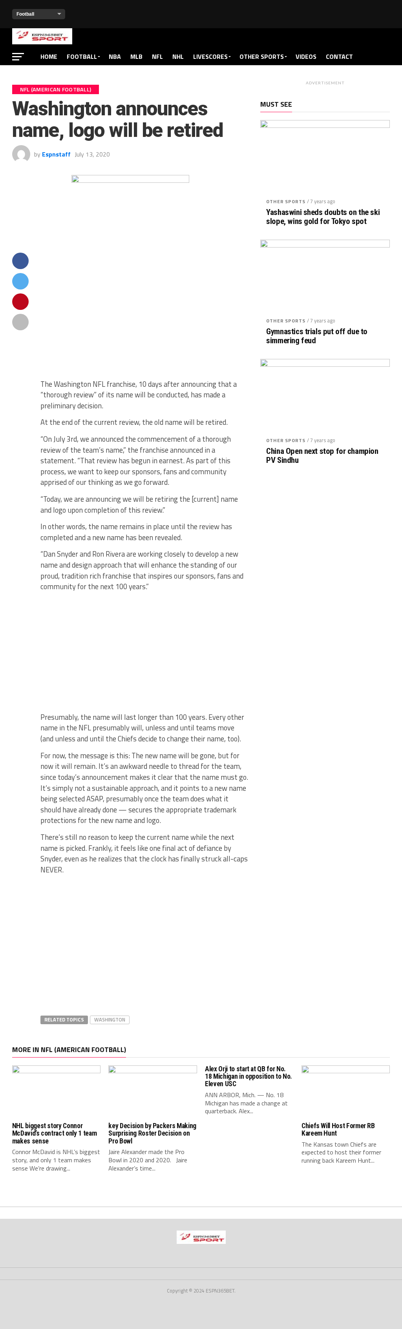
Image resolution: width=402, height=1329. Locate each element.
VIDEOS (306, 56)
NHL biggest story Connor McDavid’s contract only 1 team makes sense (54, 1133)
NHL (178, 56)
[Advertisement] (144, 315)
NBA (115, 56)
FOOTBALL (82, 56)
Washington (109, 1019)
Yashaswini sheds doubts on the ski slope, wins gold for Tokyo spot (323, 217)
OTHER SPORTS (261, 56)
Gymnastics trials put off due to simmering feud (316, 336)
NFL (157, 56)
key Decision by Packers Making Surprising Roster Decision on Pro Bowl (152, 1133)
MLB (136, 56)
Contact (339, 56)
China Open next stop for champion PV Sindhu (322, 456)
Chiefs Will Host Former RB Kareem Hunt (338, 1129)
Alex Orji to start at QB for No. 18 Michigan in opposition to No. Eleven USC (248, 1076)
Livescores (210, 56)
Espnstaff (56, 154)
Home (48, 56)
